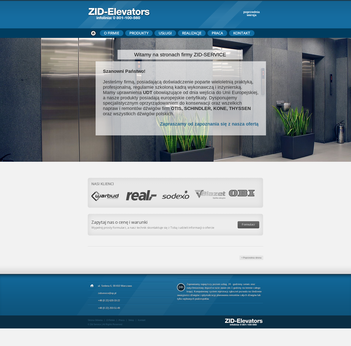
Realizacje (191, 33)
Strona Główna (95, 320)
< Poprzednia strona (251, 258)
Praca (217, 33)
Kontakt (241, 33)
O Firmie (111, 33)
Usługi (165, 33)
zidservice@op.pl (107, 293)
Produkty (138, 33)
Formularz (248, 224)
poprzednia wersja (251, 13)
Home (93, 33)
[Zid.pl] (119, 18)
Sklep (131, 320)
